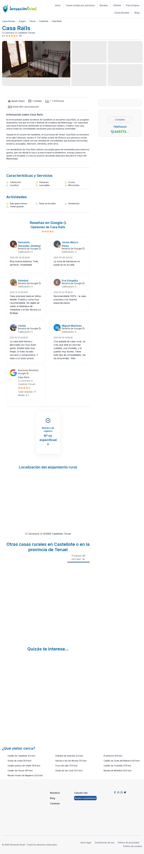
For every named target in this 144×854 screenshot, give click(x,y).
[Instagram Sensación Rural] (118, 792)
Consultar (120, 119)
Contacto (55, 803)
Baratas (104, 5)
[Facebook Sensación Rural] (115, 792)
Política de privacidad (128, 842)
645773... (122, 131)
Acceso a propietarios (85, 798)
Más (73, 358)
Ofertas (117, 5)
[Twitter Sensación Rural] (125, 792)
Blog (136, 12)
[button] (12, 36)
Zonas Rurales (121, 12)
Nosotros (55, 792)
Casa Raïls (23, 377)
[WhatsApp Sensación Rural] (122, 792)
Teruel (32, 21)
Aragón (22, 21)
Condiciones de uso (104, 842)
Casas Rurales (8, 21)
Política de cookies (132, 846)
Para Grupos (132, 5)
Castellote (43, 21)
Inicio (58, 5)
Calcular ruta (80, 792)
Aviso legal (86, 842)
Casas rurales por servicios (80, 5)
